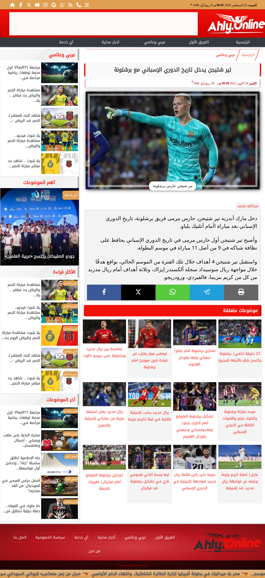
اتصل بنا (19, 537)
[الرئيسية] (12, 5)
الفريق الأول (199, 42)
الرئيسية (243, 42)
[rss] (70, 5)
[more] (87, 5)
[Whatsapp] (62, 5)
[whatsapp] (173, 292)
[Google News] (54, 5)
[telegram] (207, 292)
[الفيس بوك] (21, 5)
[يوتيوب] (37, 5)
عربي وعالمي (154, 42)
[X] (138, 292)
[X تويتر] (29, 5)
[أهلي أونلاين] (236, 24)
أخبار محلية (110, 42)
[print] (241, 292)
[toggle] (22, 41)
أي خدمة (66, 42)
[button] (11, 229)
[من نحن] (79, 5)
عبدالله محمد (247, 206)
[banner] (103, 23)
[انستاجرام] (45, 5)
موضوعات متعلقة (240, 310)
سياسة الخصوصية (50, 537)
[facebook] (104, 292)
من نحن (94, 551)
